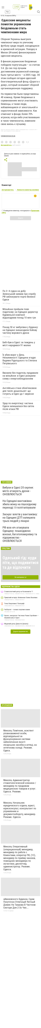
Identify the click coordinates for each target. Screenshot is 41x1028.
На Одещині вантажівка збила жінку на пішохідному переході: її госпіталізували (19, 504)
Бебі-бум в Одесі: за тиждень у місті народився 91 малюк (19, 344)
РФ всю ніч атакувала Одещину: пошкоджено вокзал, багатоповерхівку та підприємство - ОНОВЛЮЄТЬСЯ (20, 534)
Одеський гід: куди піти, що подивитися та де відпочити (20, 562)
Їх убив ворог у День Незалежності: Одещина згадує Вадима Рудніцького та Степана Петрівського (20, 359)
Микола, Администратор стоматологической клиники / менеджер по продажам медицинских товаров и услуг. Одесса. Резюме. (19, 786)
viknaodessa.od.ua (8, 136)
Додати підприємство (20, 631)
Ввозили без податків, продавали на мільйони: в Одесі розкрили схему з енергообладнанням (20, 375)
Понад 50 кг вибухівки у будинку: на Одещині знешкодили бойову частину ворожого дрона (20, 330)
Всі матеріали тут (20, 577)
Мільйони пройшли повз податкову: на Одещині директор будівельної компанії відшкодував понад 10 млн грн (20, 313)
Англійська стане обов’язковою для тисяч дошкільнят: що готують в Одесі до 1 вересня (20, 391)
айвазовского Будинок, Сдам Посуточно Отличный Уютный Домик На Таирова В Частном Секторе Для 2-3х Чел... (19, 903)
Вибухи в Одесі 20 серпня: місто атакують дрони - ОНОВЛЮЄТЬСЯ (18, 491)
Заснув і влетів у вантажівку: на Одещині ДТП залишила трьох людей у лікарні (20, 518)
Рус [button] (7, 12)
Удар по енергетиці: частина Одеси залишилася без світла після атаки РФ (18, 406)
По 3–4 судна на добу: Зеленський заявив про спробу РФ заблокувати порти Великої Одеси (19, 295)
